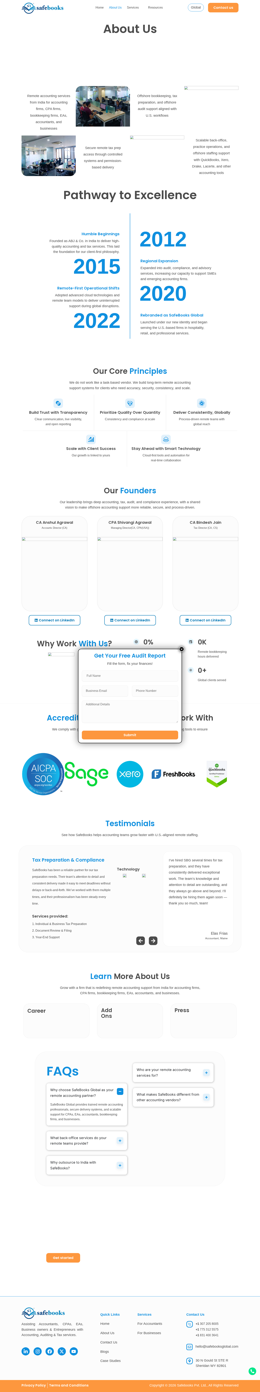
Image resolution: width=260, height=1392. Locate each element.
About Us (115, 7)
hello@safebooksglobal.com (216, 1346)
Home (100, 7)
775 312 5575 (207, 1329)
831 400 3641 (207, 1335)
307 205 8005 (207, 1323)
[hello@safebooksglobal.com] (189, 1347)
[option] (130, 898)
